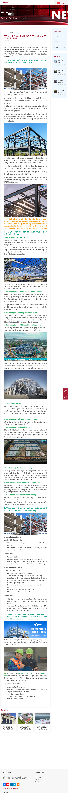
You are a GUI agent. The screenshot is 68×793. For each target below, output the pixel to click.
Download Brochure (41, 782)
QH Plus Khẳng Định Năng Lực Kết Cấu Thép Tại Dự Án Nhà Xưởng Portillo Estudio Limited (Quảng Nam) (42, 728)
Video (56, 47)
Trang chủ (4, 18)
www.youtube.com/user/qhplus (25, 696)
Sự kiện (56, 42)
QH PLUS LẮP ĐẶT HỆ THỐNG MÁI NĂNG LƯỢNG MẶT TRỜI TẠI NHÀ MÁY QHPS (25, 728)
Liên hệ (37, 779)
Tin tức (56, 36)
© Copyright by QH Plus (10, 788)
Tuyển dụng (38, 777)
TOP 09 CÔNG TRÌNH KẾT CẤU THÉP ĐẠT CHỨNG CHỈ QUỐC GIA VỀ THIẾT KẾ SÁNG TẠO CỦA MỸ (8, 728)
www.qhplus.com (20, 694)
